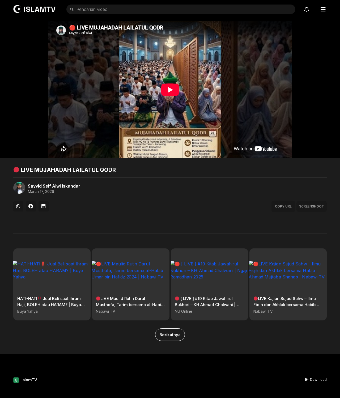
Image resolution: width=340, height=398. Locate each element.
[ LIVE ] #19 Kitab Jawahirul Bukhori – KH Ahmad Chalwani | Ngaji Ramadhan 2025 (205, 304)
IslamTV (29, 379)
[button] (18, 206)
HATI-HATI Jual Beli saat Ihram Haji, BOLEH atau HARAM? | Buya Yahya (49, 304)
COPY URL (283, 206)
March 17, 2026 (41, 191)
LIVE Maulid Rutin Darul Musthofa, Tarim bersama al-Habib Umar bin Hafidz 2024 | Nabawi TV (129, 304)
